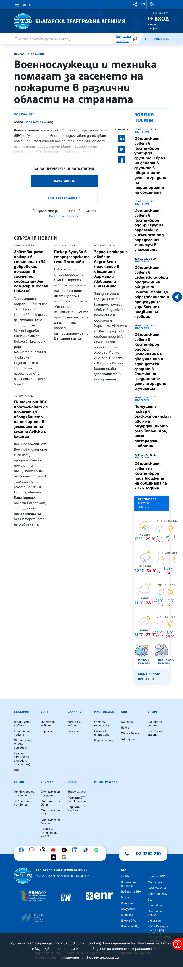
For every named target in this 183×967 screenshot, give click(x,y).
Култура (127, 722)
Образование (130, 733)
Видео (72, 782)
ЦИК (17, 770)
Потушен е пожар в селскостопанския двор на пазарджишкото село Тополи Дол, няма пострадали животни (152, 426)
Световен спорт (155, 723)
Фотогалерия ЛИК (50, 812)
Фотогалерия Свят (50, 803)
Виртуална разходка (128, 884)
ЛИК (124, 712)
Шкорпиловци (130, 926)
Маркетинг (156, 882)
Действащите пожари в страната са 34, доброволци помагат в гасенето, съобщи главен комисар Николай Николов (31, 271)
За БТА (125, 876)
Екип (151, 899)
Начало (19, 54)
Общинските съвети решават (23, 744)
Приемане (70, 957)
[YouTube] (54, 850)
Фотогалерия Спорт (50, 821)
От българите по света (24, 793)
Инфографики (106, 782)
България (38, 54)
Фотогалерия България (50, 793)
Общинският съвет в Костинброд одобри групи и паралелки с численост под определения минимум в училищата (149, 230)
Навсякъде (160, 39)
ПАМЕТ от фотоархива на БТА (49, 832)
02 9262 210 (148, 853)
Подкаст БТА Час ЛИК (76, 808)
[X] (65, 850)
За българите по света (23, 803)
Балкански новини (74, 723)
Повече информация (104, 957)
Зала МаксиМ (157, 888)
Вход (161, 18)
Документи (129, 909)
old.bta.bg (154, 920)
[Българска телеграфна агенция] (23, 876)
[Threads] (43, 850)
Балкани (74, 712)
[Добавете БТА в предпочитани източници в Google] (65, 857)
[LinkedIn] (76, 850)
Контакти (155, 905)
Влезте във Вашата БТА (64, 197)
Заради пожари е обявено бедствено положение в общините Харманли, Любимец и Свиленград (111, 269)
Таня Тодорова (24, 113)
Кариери (127, 915)
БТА (123, 870)
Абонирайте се (64, 181)
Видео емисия (77, 792)
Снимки (47, 782)
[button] (135, 4)
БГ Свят (20, 782)
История (127, 903)
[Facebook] (22, 850)
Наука (125, 727)
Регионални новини (22, 733)
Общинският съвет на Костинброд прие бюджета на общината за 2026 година (150, 476)
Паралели (47, 731)
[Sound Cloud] (54, 857)
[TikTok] (86, 850)
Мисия (125, 897)
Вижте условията (64, 216)
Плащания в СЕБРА (156, 913)
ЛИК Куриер (129, 739)
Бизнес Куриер (104, 740)
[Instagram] (33, 850)
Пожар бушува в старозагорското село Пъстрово (72, 256)
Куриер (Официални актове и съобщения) (22, 759)
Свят (44, 712)
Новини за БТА (131, 891)
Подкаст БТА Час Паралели (76, 799)
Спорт (153, 712)
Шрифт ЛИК (156, 876)
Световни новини (48, 723)
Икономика (104, 712)
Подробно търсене (123, 38)
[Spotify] (97, 850)
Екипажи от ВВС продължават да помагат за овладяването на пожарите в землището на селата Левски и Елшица (31, 419)
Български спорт (155, 733)
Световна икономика (102, 723)
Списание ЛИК (157, 894)
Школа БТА (128, 920)
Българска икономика (102, 733)
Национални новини (22, 723)
